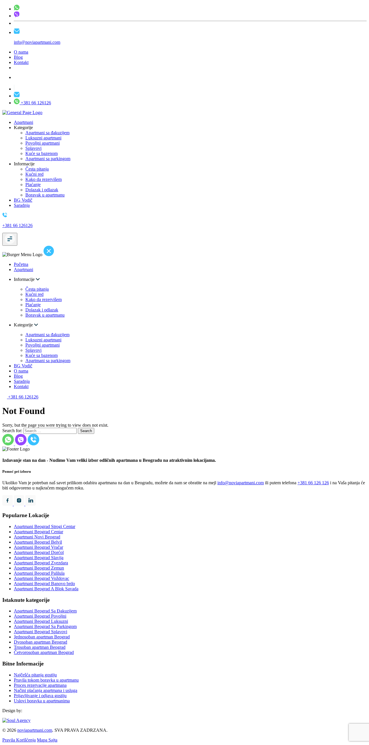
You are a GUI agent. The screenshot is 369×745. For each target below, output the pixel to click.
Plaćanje (33, 184)
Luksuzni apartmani (43, 137)
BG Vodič (23, 200)
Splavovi (33, 148)
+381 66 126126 (35, 102)
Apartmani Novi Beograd (37, 536)
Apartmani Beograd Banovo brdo (44, 583)
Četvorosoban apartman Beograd (44, 652)
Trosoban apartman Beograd (39, 647)
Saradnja (22, 205)
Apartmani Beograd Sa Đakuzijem (45, 610)
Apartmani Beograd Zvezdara (41, 562)
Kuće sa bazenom (41, 153)
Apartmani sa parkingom (47, 158)
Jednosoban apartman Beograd (42, 636)
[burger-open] (9, 239)
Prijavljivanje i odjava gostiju (40, 695)
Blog (18, 57)
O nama (21, 52)
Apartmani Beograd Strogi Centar (44, 526)
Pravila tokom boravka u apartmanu (46, 680)
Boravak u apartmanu (45, 194)
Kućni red (34, 174)
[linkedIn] (30, 504)
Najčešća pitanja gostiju (35, 674)
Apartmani (23, 122)
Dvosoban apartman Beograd (40, 642)
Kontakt (21, 62)
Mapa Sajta (47, 740)
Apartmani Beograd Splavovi (40, 631)
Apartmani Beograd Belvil (38, 542)
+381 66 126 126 (313, 482)
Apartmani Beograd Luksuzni (41, 621)
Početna (21, 264)
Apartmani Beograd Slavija (38, 557)
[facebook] (8, 504)
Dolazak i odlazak (41, 189)
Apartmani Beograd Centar (38, 531)
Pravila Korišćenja (19, 740)
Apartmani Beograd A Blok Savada (46, 588)
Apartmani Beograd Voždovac (41, 578)
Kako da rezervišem (43, 179)
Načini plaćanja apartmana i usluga (45, 690)
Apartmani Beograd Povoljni (40, 616)
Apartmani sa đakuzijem (47, 132)
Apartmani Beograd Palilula (39, 573)
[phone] (17, 8)
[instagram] (19, 504)
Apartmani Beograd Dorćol (39, 552)
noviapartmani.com (34, 730)
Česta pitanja (37, 169)
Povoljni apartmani (42, 143)
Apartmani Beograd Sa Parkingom (45, 626)
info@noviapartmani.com (240, 482)
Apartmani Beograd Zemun (39, 568)
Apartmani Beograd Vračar (38, 547)
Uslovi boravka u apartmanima (42, 700)
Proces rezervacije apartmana (40, 685)
